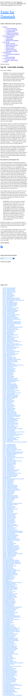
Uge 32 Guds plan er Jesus (8, 644)
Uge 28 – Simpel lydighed (8, 377)
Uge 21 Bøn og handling (8, 657)
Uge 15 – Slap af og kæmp (8, 492)
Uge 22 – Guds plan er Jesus (9, 330)
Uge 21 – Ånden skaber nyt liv (9, 331)
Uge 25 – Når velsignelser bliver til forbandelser (13, 326)
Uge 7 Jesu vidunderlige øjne (9, 614)
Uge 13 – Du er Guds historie (9, 393)
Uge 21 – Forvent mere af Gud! (9, 432)
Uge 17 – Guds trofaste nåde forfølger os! (11, 437)
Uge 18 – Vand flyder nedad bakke (10, 334)
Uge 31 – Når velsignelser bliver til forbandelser (13, 532)
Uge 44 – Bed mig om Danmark (9, 411)
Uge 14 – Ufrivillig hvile (8, 440)
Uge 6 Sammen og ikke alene (9, 673)
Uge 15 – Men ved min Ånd (9, 338)
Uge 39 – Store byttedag (8, 417)
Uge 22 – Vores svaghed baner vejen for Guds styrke (14, 431)
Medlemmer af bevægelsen (12, 40)
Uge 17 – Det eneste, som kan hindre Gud (11, 489)
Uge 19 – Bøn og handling (8, 333)
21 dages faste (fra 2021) (9, 58)
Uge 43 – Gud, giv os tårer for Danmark (11, 314)
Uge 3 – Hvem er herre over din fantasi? (11, 351)
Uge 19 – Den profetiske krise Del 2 (10, 387)
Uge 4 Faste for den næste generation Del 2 (12, 562)
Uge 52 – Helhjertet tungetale (9, 456)
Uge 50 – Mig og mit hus (8, 458)
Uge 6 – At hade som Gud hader (9, 348)
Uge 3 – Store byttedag (8, 505)
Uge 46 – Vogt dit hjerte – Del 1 (9, 358)
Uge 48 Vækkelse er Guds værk (9, 627)
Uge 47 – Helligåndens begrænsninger (11, 310)
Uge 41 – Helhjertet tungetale (9, 363)
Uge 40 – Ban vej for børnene (9, 522)
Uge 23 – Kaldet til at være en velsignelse (11, 540)
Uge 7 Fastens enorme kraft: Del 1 (10, 672)
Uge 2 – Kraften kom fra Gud (9, 406)
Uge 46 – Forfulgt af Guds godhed (10, 311)
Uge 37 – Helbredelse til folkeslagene (10, 525)
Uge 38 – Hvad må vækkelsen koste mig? (11, 418)
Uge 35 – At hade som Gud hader (10, 527)
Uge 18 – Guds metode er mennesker (10, 488)
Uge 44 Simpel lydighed (8, 575)
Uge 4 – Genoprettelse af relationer (10, 504)
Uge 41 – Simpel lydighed (8, 468)
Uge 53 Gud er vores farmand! (9, 680)
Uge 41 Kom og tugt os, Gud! (9, 634)
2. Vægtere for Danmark (11, 30)
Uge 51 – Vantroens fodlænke (9, 408)
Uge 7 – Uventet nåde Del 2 (9, 400)
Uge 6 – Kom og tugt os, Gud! (9, 450)
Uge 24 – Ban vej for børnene (9, 429)
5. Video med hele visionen (12, 34)
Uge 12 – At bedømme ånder (9, 444)
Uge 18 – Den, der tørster (8, 436)
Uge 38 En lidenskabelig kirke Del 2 (10, 638)
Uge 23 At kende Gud (7, 654)
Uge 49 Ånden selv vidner (8, 625)
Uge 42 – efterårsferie (7, 362)
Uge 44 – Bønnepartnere (8, 465)
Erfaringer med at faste (11, 49)
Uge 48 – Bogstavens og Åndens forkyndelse (12, 460)
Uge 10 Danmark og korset (8, 669)
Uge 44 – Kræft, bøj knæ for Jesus (10, 360)
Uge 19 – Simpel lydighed (8, 544)
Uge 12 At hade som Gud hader (9, 609)
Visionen (5, 27)
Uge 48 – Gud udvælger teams (9, 309)
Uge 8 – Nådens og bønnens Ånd (10, 448)
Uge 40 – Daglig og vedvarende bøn (10, 318)
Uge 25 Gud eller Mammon (8, 652)
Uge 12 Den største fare (8, 667)
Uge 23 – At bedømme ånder (9, 430)
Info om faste (6, 42)
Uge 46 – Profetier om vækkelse (9, 463)
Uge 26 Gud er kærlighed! (8, 651)
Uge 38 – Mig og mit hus (8, 367)
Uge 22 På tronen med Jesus (9, 599)
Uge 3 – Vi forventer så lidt (8, 405)
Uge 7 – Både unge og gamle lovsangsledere (12, 449)
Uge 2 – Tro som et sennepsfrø (9, 506)
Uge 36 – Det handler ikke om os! (10, 474)
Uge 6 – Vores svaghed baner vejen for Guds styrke (13, 300)
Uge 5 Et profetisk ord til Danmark (10, 675)
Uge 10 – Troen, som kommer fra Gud (11, 343)
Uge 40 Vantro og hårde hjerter (9, 635)
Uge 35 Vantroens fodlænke (8, 585)
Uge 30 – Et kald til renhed (8, 376)
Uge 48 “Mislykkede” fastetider (9, 571)
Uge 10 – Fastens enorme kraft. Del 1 (10, 497)
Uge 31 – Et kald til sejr (8, 374)
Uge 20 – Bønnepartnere (8, 332)
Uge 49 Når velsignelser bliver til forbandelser (12, 685)
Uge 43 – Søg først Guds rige (9, 466)
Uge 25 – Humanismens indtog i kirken (11, 380)
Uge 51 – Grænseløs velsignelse (9, 305)
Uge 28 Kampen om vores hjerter (10, 649)
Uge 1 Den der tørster (7, 621)
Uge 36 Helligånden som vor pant (10, 584)
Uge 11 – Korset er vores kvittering (10, 396)
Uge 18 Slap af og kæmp (8, 660)
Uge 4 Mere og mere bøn (8, 676)
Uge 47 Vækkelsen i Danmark (9, 572)
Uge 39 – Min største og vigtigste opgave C (12, 319)
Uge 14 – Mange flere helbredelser (10, 550)
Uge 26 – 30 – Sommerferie (8, 325)
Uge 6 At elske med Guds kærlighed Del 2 (11, 615)
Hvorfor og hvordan (10, 43)
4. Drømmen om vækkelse (12, 33)
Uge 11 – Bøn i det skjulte (8, 294)
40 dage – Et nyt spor (7, 557)
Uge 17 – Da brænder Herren (9, 289)
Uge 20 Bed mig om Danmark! (9, 658)
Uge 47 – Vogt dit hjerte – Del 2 (9, 357)
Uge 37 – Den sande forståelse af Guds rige (12, 473)
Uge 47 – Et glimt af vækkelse (9, 514)
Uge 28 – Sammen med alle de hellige (11, 535)
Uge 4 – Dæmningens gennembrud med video (12, 453)
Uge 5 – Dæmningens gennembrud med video (12, 503)
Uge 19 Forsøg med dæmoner (9, 602)
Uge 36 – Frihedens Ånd (8, 526)
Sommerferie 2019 (7, 477)
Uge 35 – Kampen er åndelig (9, 421)
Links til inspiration (10, 46)
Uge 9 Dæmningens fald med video (10, 612)
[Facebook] (2, 245)
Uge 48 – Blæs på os (7, 355)
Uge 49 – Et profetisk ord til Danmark (11, 308)
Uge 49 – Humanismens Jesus (9, 459)
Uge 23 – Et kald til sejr (8, 483)
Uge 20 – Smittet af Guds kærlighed (10, 486)
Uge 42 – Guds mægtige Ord (9, 519)
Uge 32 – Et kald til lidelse (8, 373)
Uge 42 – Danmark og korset (9, 467)
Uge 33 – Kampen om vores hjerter (10, 530)
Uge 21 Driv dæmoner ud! (8, 542)
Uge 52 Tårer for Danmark (8, 622)
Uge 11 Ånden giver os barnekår (9, 668)
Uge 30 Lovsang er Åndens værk (10, 647)
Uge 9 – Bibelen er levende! (9, 398)
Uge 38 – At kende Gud (8, 320)
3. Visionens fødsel (10, 31)
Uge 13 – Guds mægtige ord (9, 292)
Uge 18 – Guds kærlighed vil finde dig (11, 545)
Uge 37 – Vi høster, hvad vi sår (9, 368)
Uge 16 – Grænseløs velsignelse (9, 438)
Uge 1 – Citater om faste (8, 407)
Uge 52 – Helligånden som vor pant (10, 508)
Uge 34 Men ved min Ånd (8, 642)
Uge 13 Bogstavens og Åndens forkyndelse (12, 666)
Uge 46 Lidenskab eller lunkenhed (10, 573)
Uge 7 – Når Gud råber (8, 501)
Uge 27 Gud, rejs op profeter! (9, 650)
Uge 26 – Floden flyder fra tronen (10, 379)
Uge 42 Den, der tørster (8, 692)
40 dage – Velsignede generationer (10, 552)
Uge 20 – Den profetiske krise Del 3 (10, 386)
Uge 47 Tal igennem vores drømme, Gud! (11, 628)
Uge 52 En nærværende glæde (9, 681)
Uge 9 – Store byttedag (8, 296)
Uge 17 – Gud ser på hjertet (8, 389)
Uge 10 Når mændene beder (9, 611)
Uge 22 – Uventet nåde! (8, 541)
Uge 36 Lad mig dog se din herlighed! (11, 640)
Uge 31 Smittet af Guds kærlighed (10, 646)
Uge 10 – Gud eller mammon (9, 295)
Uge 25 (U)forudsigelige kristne (9, 595)
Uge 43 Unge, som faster (8, 632)
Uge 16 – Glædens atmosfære (9, 490)
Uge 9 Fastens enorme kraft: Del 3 (10, 670)
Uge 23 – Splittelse (7, 382)
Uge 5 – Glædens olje (7, 402)
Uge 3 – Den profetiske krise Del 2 (10, 303)
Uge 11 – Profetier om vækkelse (9, 445)
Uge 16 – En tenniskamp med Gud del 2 (11, 547)
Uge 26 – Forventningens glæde (9, 427)
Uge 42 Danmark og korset (8, 577)
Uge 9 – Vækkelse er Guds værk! (10, 447)
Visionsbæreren (9, 37)
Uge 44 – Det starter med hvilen (9, 517)
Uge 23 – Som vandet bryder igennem (11, 329)
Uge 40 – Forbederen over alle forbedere (11, 416)
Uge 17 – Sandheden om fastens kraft (10, 546)
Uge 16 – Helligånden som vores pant (11, 337)
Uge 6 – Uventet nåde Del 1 (9, 401)
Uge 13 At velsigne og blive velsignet (10, 608)
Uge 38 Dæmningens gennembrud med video (12, 582)
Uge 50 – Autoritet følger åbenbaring (10, 353)
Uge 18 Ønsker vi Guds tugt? (9, 603)
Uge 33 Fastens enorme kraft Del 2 (10, 588)
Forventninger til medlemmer (13, 54)
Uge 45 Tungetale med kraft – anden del (11, 630)
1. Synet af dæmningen (11, 28)
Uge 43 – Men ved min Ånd (9, 518)
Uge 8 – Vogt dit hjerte (7, 399)
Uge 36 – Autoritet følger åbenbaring (10, 420)
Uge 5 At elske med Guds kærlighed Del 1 (11, 617)
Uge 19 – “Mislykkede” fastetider (10, 487)
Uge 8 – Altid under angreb (8, 345)
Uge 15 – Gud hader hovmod (9, 391)
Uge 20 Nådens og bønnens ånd (9, 601)
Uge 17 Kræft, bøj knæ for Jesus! (10, 661)
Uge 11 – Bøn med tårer (8, 342)
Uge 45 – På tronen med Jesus (9, 516)
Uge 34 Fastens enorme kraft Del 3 (10, 586)
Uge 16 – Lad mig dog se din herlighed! (11, 390)
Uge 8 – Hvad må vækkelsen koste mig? (11, 297)
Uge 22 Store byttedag (7, 656)
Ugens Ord (5, 55)
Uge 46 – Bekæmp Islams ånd (9, 515)
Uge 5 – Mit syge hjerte (8, 349)
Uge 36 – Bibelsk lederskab (8, 369)
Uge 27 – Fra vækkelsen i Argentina (10, 378)
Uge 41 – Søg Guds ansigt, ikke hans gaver (12, 415)
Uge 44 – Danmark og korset (9, 313)
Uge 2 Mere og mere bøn (8, 564)
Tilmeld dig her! (7, 52)
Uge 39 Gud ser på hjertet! (8, 637)
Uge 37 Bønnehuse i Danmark (9, 583)
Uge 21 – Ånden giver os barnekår (10, 485)
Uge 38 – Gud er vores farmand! (9, 524)
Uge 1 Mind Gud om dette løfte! (9, 565)
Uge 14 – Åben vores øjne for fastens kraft (12, 392)
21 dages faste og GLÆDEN (9, 498)
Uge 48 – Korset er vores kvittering (10, 513)
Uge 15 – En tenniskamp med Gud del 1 (11, 548)
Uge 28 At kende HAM (8, 592)
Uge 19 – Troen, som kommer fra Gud (11, 435)
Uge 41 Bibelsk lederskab (8, 579)
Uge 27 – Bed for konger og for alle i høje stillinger (13, 478)
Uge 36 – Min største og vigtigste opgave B (12, 322)
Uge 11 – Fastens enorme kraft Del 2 (10, 496)
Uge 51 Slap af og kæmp (8, 567)
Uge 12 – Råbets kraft (7, 293)
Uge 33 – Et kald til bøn (8, 372)
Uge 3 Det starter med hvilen (9, 677)
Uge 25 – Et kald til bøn (8, 480)
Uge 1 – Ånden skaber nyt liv (9, 507)
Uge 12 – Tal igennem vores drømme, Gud (12, 341)
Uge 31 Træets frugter (7, 590)
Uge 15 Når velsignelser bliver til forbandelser (12, 606)
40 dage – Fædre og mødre (8, 556)
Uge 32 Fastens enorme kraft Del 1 (10, 589)
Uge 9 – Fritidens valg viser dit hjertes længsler (12, 344)
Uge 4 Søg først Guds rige (8, 618)
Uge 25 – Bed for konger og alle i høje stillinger (13, 428)
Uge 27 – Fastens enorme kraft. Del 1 (10, 426)
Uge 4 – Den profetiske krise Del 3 (10, 302)
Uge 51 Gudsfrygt (6, 623)
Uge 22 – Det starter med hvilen (9, 383)
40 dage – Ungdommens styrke (9, 555)
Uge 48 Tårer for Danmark (8, 686)
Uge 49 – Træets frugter (8, 512)
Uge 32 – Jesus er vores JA (8, 425)
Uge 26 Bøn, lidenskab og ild (9, 594)
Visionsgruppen (9, 39)
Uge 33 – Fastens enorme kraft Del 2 (10, 424)
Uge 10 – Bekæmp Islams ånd (9, 446)
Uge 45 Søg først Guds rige (8, 689)
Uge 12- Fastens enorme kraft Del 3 (10, 495)
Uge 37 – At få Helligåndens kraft (10, 419)
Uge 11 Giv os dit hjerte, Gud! (9, 610)
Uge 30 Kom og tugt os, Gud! (9, 591)
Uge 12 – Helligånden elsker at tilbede (11, 395)
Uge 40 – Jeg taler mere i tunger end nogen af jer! (13, 364)
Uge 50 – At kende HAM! (8, 511)
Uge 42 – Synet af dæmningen (9, 315)
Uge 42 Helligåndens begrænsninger (10, 633)
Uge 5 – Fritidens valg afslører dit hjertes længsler (13, 451)
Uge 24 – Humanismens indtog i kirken (11, 538)
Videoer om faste (10, 48)
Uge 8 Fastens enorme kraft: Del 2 (10, 671)
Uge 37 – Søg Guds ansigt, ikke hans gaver (12, 321)
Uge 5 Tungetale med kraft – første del (11, 561)
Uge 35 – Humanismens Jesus (9, 370)
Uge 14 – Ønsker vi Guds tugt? (9, 291)
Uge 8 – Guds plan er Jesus (8, 499)
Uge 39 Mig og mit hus (8, 581)
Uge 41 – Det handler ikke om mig (10, 316)
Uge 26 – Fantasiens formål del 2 (10, 536)
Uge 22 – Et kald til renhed (8, 484)
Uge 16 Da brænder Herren (8, 605)
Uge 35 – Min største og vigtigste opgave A (12, 323)
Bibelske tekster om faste (12, 45)
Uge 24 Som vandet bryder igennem (10, 653)
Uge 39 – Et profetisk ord (8, 523)
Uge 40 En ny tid (6, 580)
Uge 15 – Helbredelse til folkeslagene (10, 439)
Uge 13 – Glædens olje (7, 494)
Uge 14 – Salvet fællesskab (8, 339)
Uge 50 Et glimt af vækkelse (9, 624)
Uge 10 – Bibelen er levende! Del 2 (10, 397)
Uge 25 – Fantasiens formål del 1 (10, 537)
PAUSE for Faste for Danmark (9, 287)
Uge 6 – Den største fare (8, 502)
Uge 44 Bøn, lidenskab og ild (9, 690)
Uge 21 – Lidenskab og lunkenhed (10, 384)
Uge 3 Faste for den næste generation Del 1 (12, 563)
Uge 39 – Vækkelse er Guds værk (10, 366)
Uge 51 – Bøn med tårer (8, 509)
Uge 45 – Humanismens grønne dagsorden (12, 359)
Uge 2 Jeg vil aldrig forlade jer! (9, 678)
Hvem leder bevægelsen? (9, 36)
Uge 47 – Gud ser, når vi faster (9, 461)
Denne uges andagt (10, 57)
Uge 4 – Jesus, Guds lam (8, 403)
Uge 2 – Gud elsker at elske (8, 455)
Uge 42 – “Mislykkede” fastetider (10, 413)
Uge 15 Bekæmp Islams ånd (9, 663)
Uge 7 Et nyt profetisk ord (8, 559)
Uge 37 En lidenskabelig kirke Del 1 (10, 639)
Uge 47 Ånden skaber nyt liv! (9, 687)
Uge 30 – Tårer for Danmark (9, 533)
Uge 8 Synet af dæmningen (8, 613)
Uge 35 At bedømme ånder (8, 641)
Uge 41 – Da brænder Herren (9, 521)
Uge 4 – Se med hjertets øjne (9, 350)
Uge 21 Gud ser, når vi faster (9, 600)
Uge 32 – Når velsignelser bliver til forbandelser (13, 531)
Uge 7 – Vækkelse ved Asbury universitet (11, 299)
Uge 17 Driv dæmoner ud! (8, 604)
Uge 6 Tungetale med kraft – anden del (11, 560)
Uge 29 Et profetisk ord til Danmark (10, 648)
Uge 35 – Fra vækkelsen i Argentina (10, 475)
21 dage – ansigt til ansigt (12, 60)
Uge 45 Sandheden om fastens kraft (10, 574)
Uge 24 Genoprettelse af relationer (10, 596)
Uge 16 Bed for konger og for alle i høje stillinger (13, 662)
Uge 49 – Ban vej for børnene (9, 354)
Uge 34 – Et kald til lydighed (9, 371)
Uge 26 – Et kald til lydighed (9, 479)
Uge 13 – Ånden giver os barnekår (10, 340)
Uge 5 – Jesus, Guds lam (8, 301)
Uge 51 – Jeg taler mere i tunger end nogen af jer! (13, 457)
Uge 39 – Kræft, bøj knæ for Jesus (10, 470)
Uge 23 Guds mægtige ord (8, 598)
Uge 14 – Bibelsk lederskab (8, 493)
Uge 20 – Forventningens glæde (9, 543)
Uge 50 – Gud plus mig (8, 306)
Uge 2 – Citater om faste (8, 620)
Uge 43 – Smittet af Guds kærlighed (10, 361)
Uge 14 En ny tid (6, 665)
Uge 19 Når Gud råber (7, 659)
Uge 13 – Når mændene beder (9, 551)
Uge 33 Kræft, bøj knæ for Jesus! (10, 643)
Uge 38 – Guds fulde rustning (9, 471)
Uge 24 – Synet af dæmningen (9, 381)
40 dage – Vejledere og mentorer (9, 554)
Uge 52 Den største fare (8, 566)
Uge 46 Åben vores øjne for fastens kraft (11, 688)
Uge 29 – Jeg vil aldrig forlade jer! (10, 534)
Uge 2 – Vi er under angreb (8, 352)
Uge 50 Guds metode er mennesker (10, 683)
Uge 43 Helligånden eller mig (9, 576)
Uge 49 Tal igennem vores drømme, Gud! (11, 570)
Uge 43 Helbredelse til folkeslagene (10, 691)
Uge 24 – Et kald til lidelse (8, 482)
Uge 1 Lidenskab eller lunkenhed (10, 679)
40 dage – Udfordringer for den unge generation (13, 553)
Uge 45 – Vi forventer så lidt (9, 312)
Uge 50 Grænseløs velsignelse (9, 569)
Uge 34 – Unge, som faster (8, 324)
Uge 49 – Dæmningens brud (9, 409)
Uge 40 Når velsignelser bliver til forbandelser (12, 695)
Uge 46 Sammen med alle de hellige (10, 629)
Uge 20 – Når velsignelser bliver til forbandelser (13, 434)
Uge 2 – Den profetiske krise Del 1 (10, 304)
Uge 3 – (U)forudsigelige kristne (9, 454)
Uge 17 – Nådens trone (8, 335)
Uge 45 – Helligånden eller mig (9, 464)
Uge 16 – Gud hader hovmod (9, 290)
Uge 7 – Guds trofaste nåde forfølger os (11, 347)
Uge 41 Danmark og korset (8, 694)
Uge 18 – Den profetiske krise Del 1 (10, 388)
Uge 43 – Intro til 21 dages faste (9, 412)
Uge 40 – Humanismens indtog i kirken (11, 469)
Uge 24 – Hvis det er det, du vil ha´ (10, 328)
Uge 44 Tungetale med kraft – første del (11, 631)
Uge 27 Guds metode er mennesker (10, 593)
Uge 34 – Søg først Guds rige (9, 528)
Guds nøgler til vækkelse (12, 51)
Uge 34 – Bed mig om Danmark (9, 476)
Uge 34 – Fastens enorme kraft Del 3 (10, 422)
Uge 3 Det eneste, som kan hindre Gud (11, 619)
